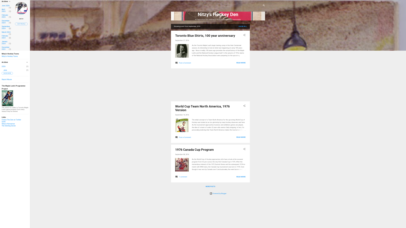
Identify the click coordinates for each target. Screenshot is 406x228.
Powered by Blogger (219, 193)
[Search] (264, 6)
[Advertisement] (258, 55)
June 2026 (6, 6)
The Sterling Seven (9, 126)
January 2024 (4, 43)
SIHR (3, 122)
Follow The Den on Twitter (11, 120)
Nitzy (21, 19)
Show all (243, 26)
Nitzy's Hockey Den (218, 14)
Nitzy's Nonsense (8, 124)
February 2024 (5, 37)
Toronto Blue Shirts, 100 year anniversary (205, 35)
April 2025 (3, 10)
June (5, 70)
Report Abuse (7, 79)
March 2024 (6, 32)
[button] (244, 35)
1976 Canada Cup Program (194, 149)
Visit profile (21, 24)
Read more (241, 63)
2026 (3, 66)
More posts (210, 186)
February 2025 (5, 16)
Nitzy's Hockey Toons (10, 56)
